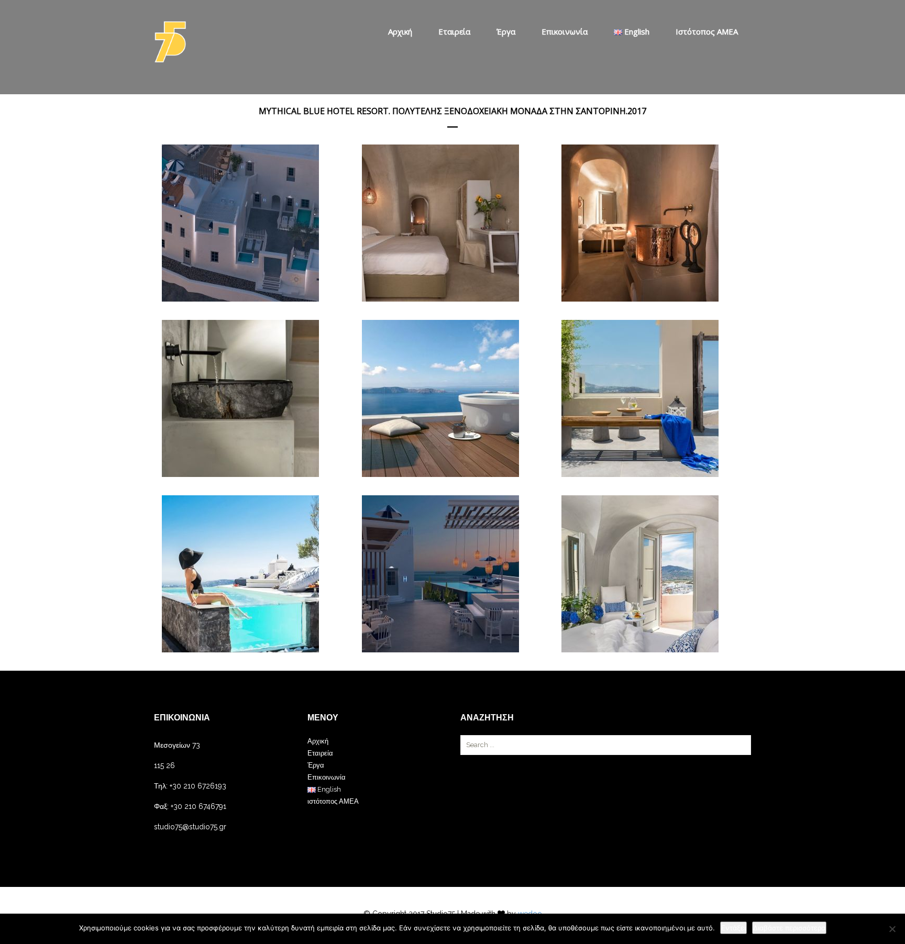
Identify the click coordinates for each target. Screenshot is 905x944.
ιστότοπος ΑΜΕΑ (707, 31)
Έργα (505, 31)
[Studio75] (170, 42)
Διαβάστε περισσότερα (789, 928)
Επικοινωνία (565, 31)
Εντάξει (733, 928)
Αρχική (400, 31)
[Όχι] (892, 929)
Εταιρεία (454, 31)
